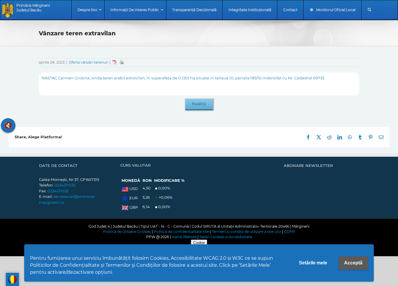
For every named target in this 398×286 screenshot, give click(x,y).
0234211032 (64, 185)
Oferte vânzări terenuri (88, 62)
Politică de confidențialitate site (181, 231)
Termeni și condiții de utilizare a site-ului (246, 231)
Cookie (199, 242)
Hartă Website (184, 237)
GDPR (289, 231)
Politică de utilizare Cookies (127, 231)
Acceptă (353, 262)
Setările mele (313, 262)
